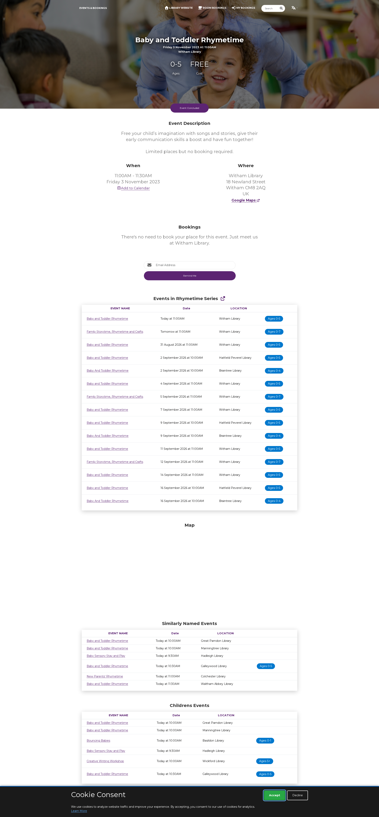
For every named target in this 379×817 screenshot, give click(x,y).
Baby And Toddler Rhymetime (108, 370)
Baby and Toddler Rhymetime (107, 318)
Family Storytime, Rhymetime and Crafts (115, 331)
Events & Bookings (93, 8)
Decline (297, 795)
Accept (274, 795)
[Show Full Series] (222, 298)
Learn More (79, 811)
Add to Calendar (135, 188)
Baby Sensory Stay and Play (106, 656)
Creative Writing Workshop (105, 761)
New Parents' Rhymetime (105, 676)
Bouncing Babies (98, 740)
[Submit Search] (281, 8)
